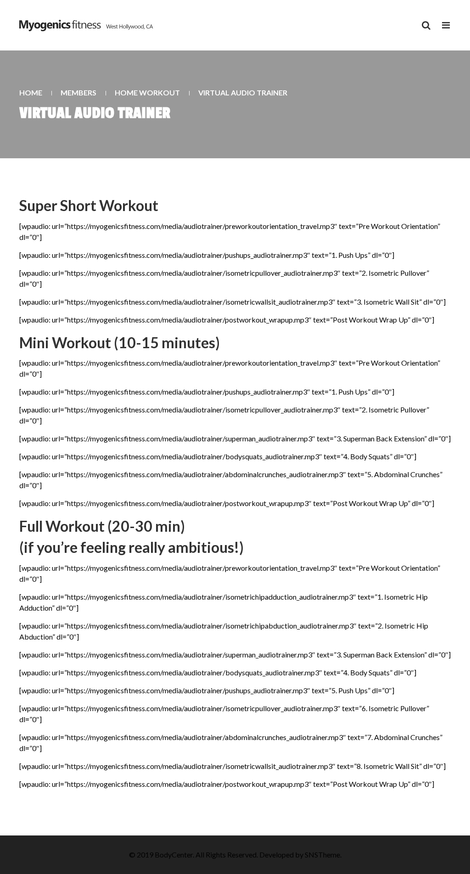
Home (30, 92)
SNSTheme (322, 854)
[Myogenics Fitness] (87, 25)
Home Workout (147, 92)
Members (78, 92)
